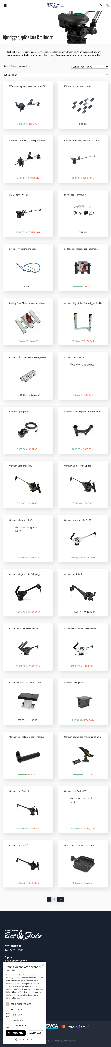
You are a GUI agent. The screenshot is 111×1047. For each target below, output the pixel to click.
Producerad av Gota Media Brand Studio (55, 1040)
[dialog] (24, 1003)
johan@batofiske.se (16, 960)
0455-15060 (16, 950)
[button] (24, 1039)
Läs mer (16, 998)
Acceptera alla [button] (16, 1033)
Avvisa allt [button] (35, 1033)
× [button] (43, 965)
